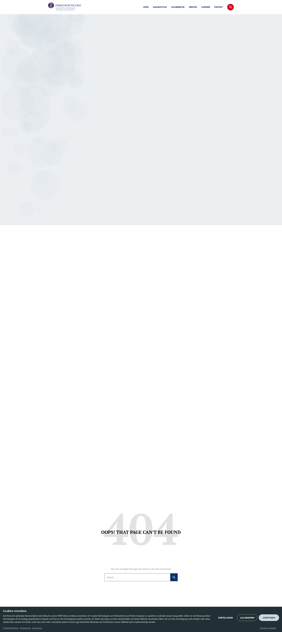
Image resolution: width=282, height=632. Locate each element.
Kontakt (218, 7)
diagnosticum (160, 7)
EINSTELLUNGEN (225, 617)
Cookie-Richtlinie (10, 628)
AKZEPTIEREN (269, 617)
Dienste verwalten (268, 628)
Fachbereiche (177, 7)
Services (193, 7)
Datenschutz (25, 628)
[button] (230, 7)
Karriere (205, 7)
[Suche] (174, 577)
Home (145, 7)
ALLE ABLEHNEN (247, 617)
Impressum (37, 628)
